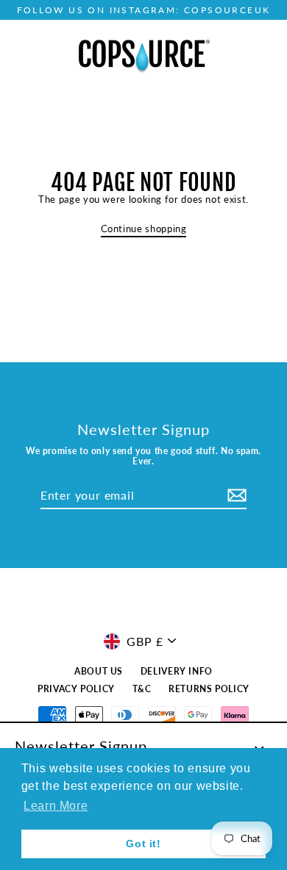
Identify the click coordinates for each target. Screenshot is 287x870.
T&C (142, 688)
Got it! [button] (143, 843)
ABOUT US (98, 671)
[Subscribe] (235, 495)
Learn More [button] (56, 805)
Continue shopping (144, 228)
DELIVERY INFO (177, 671)
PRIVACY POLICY (76, 688)
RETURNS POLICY (209, 688)
